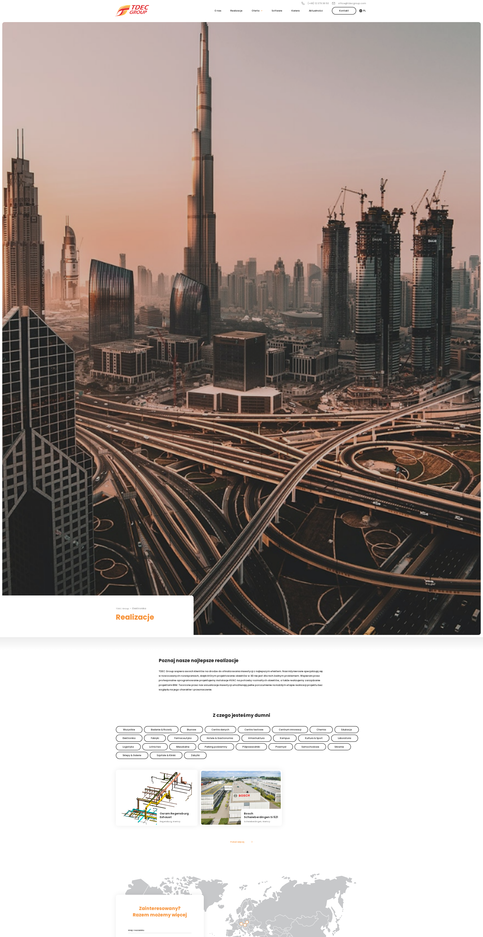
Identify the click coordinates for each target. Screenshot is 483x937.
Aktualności (316, 10)
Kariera (295, 10)
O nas (218, 10)
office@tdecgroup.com (352, 3)
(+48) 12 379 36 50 (318, 3)
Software (277, 10)
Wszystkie (129, 729)
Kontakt (344, 10)
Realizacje (236, 10)
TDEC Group (122, 608)
